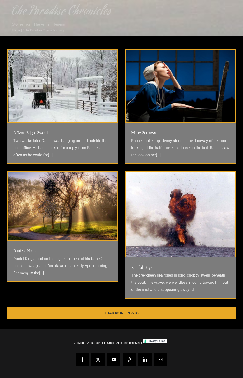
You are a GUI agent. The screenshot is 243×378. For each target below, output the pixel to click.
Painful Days (141, 267)
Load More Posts (122, 313)
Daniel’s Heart (24, 250)
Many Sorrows (143, 132)
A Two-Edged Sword (30, 132)
